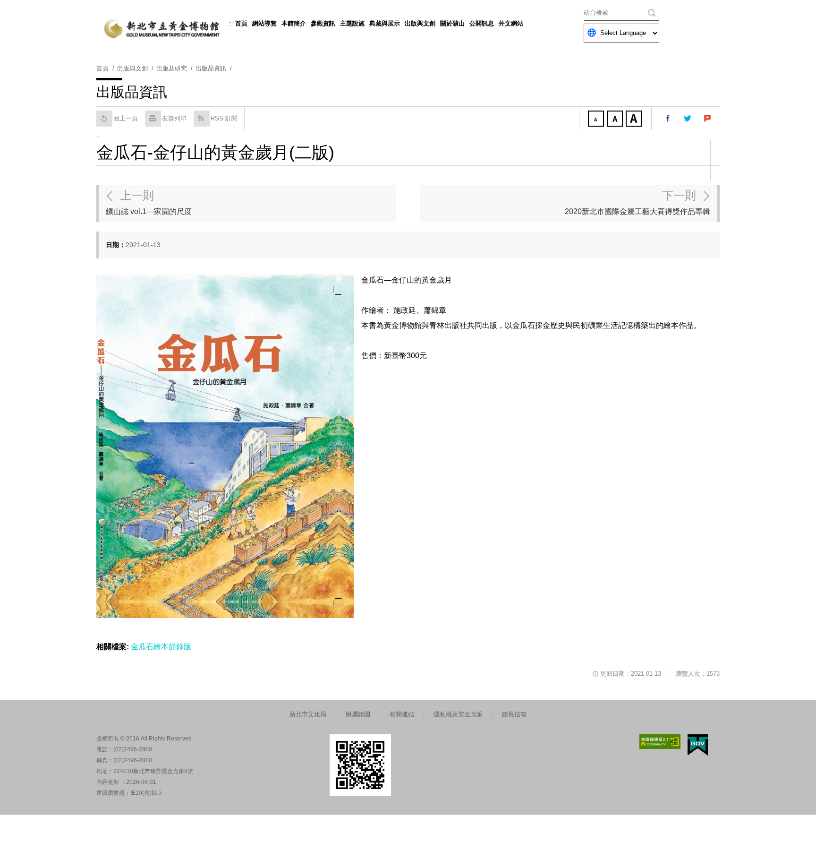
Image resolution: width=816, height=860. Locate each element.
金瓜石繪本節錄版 (161, 647)
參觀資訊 (323, 23)
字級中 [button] (616, 120)
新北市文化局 (307, 714)
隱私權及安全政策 (458, 714)
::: (231, 23)
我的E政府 (698, 745)
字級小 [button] (597, 120)
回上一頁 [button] (125, 118)
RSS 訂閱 (224, 118)
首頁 (241, 23)
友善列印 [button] (174, 118)
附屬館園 (358, 714)
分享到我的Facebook (668, 119)
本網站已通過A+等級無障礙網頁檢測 (660, 741)
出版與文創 (420, 23)
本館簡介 (293, 23)
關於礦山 (452, 23)
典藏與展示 (384, 23)
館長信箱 (514, 714)
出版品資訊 (211, 68)
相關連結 (402, 714)
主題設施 (352, 23)
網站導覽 (264, 23)
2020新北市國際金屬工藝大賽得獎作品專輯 (637, 202)
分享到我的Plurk (708, 119)
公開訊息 (481, 23)
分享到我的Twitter (688, 119)
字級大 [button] (635, 120)
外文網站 (511, 23)
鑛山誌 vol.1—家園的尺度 (149, 202)
